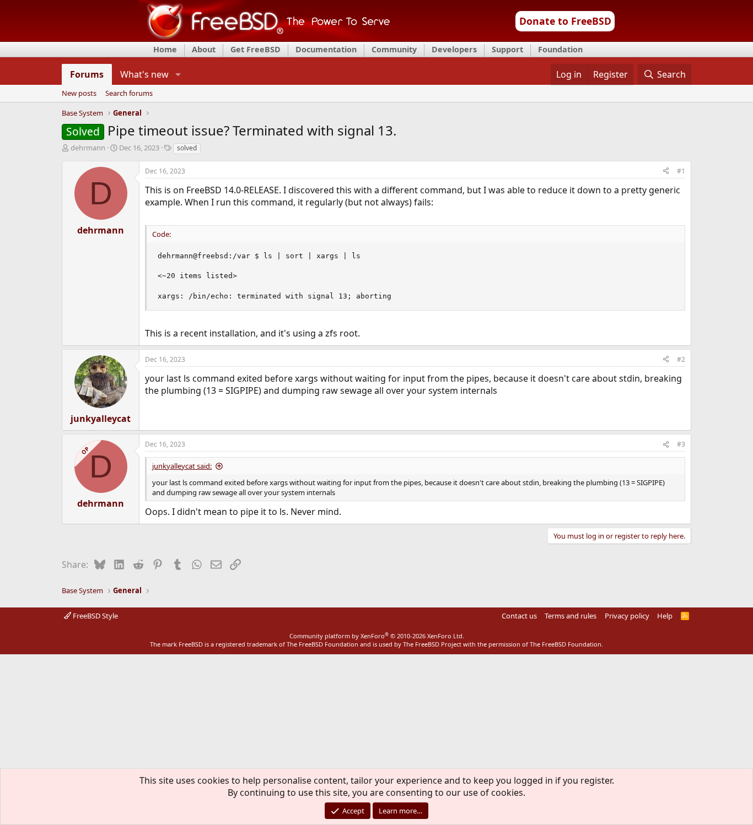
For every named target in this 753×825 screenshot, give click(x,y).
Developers (454, 49)
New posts (79, 94)
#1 (681, 171)
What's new (144, 74)
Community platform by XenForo (376, 636)
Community (394, 49)
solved (187, 148)
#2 (681, 359)
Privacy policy (627, 616)
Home (165, 49)
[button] (178, 74)
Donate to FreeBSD (565, 21)
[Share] (666, 171)
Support (507, 49)
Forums (87, 74)
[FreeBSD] (264, 38)
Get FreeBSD (255, 49)
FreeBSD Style (94, 616)
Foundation (560, 49)
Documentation (326, 49)
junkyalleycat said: (182, 466)
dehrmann (88, 148)
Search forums (129, 94)
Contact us (519, 616)
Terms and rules (570, 616)
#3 (681, 444)
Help (665, 616)
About (204, 49)
